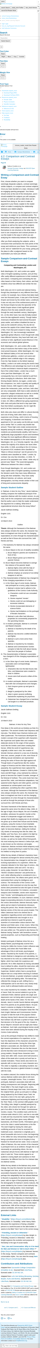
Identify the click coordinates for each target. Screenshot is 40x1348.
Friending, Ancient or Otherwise (14, 1233)
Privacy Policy (31, 1337)
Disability (5, 1219)
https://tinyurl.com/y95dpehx (11, 1251)
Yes (5, 1318)
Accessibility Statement (20, 1338)
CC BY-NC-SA (17, 1273)
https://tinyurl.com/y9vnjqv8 (11, 1259)
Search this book (5, 35)
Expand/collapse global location (38, 151)
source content (19, 1294)
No (11, 1318)
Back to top (4, 1302)
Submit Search (5, 41)
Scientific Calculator (9, 104)
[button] (7, 117)
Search (3, 1345)
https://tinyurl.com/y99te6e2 (21, 1219)
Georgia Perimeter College (15, 168)
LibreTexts (28, 1270)
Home (9, 152)
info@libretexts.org (21, 1340)
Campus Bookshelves (24, 152)
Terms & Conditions (6, 1338)
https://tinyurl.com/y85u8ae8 (11, 1235)
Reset (3, 54)
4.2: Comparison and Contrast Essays (22, 1286)
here (35, 1256)
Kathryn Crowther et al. (19, 1292)
